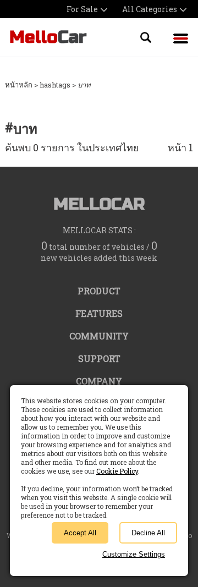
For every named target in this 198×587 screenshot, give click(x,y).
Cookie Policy (117, 471)
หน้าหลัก (18, 85)
